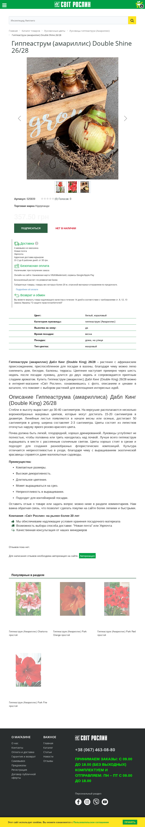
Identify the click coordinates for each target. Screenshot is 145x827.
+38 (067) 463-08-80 (95, 749)
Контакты (17, 747)
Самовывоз (18, 761)
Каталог (48, 747)
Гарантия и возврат (23, 756)
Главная (48, 743)
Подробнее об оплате (27, 289)
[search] (132, 20)
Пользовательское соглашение (91, 822)
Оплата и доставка (22, 752)
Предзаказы (18, 765)
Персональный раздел (88, 793)
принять (129, 822)
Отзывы (48, 761)
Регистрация (19, 769)
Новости (48, 756)
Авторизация (87, 555)
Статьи (47, 752)
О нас (14, 743)
